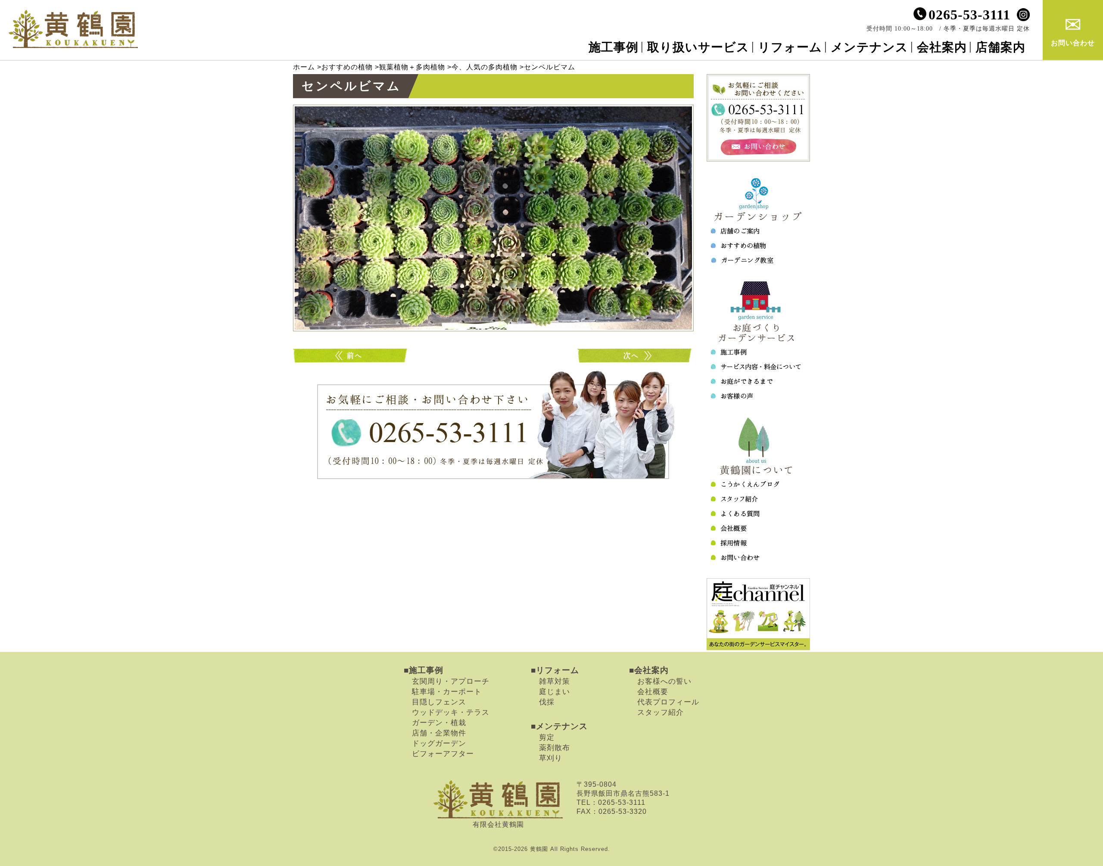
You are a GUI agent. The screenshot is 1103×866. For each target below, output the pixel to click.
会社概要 (652, 691)
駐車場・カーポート (447, 691)
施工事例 (614, 47)
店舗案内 (1000, 47)
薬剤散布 (554, 747)
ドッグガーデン (439, 743)
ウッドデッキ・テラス (450, 712)
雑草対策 (554, 681)
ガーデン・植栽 (439, 722)
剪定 (547, 737)
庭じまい (554, 691)
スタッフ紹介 (660, 712)
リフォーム (790, 47)
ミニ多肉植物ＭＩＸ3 (351, 356)
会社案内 (942, 47)
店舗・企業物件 (439, 733)
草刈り (550, 758)
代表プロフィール (668, 702)
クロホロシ (635, 356)
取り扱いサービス (698, 47)
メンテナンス (869, 47)
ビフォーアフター (443, 753)
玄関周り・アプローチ (450, 681)
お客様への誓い (664, 681)
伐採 (547, 702)
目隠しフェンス (439, 702)
